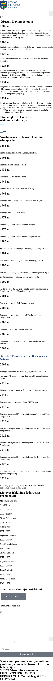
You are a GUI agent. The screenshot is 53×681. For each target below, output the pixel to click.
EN (2, 17)
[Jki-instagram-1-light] (14, 642)
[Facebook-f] (1, 642)
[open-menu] (51, 13)
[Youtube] (27, 642)
